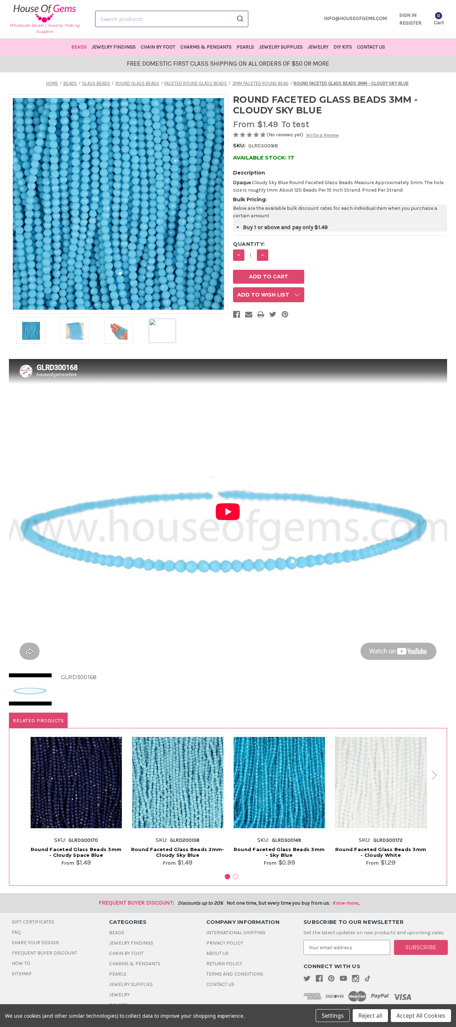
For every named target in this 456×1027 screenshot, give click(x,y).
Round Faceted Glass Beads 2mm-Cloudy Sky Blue (177, 852)
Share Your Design (35, 943)
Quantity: (249, 244)
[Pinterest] (285, 316)
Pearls (245, 47)
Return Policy (224, 964)
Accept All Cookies (421, 1016)
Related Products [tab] (38, 720)
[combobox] (171, 19)
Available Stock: (263, 157)
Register (410, 23)
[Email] (248, 316)
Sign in (407, 15)
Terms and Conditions (234, 974)
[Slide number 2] (235, 876)
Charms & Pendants (206, 47)
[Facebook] (236, 316)
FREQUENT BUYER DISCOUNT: (136, 902)
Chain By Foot (158, 47)
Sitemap (22, 974)
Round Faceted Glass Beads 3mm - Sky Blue (279, 852)
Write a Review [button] (322, 135)
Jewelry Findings (114, 47)
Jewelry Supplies (281, 47)
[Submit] (239, 19)
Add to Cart (76, 790)
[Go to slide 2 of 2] (18, 775)
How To (21, 963)
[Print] (260, 316)
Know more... (346, 903)
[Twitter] (272, 316)
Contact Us (371, 47)
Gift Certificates (33, 922)
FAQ (16, 932)
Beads (79, 47)
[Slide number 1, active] (227, 876)
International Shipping (235, 933)
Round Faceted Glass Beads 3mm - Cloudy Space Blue (76, 852)
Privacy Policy (224, 943)
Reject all (370, 1016)
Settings (333, 1016)
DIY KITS (342, 47)
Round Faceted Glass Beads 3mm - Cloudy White (380, 852)
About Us (217, 953)
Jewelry (318, 47)
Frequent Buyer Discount (44, 953)
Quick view (76, 777)
